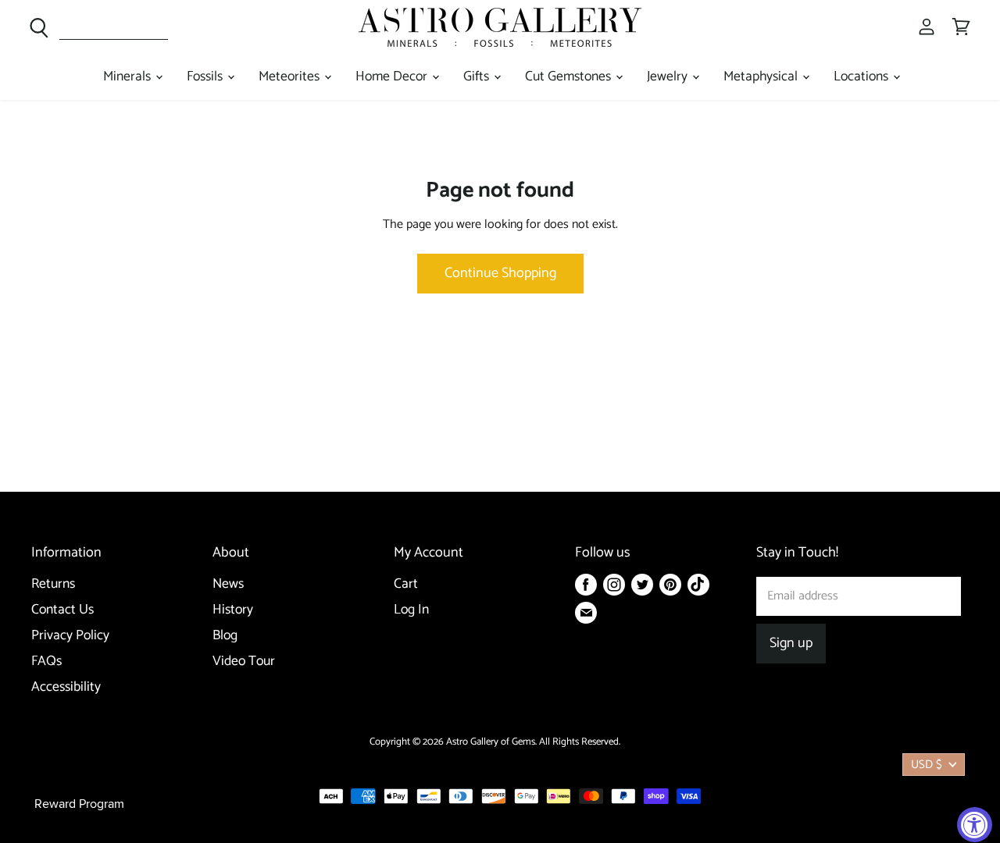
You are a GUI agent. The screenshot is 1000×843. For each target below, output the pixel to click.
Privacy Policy (70, 635)
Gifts (477, 77)
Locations (862, 77)
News (228, 584)
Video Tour (243, 661)
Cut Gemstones (569, 77)
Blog (225, 635)
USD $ (926, 764)
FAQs (46, 661)
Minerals (128, 77)
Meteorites (291, 77)
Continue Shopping (500, 273)
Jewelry (669, 77)
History (232, 610)
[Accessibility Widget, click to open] (974, 824)
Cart (406, 584)
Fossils (206, 77)
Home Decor (392, 77)
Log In (411, 610)
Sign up (791, 643)
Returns (53, 584)
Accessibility (66, 687)
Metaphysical (762, 77)
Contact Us (62, 610)
